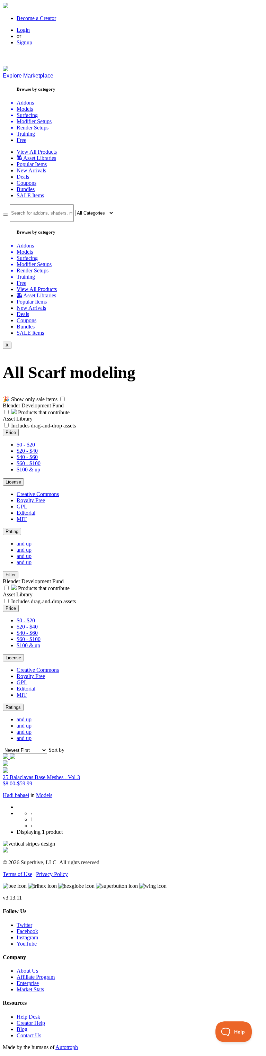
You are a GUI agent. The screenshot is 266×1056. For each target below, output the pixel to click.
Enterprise (28, 983)
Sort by (56, 750)
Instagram (27, 937)
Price (11, 432)
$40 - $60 (27, 457)
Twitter (24, 925)
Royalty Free (31, 500)
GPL (22, 506)
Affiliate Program (36, 977)
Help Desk (28, 1017)
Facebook (27, 931)
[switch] (62, 399)
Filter (11, 574)
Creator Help (31, 1023)
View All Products (37, 152)
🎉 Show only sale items (30, 399)
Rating (12, 531)
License (13, 482)
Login (23, 30)
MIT (22, 519)
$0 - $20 (26, 445)
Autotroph (66, 1047)
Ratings (13, 707)
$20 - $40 (27, 451)
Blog (22, 1029)
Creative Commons (38, 494)
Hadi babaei (16, 795)
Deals (23, 177)
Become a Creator (36, 18)
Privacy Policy (52, 874)
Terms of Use (17, 874)
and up (24, 544)
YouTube (27, 944)
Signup (24, 42)
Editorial (26, 513)
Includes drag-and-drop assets (43, 425)
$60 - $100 (29, 463)
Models (44, 795)
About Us (27, 971)
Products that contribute (43, 412)
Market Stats (30, 989)
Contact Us (29, 1035)
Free (21, 140)
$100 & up (28, 469)
